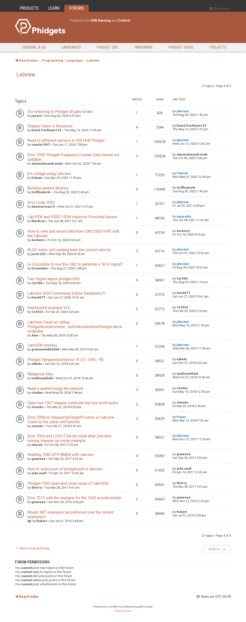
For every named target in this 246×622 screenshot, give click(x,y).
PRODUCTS (29, 8)
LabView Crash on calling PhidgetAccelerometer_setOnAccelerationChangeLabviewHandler (74, 327)
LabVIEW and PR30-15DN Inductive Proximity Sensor (72, 217)
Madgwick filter (40, 374)
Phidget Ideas (180, 47)
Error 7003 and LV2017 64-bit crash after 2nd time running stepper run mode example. (69, 438)
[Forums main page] (40, 27)
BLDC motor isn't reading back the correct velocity (69, 250)
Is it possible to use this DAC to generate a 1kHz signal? (75, 264)
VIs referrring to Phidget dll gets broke (59, 111)
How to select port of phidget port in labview (64, 469)
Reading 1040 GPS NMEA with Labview (60, 454)
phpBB (110, 606)
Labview (25, 74)
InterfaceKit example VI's (48, 307)
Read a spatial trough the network (55, 388)
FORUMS (76, 8)
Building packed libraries (48, 188)
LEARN (54, 8)
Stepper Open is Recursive (50, 126)
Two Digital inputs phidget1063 (53, 279)
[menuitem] (119, 611)
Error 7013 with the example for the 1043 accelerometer (74, 498)
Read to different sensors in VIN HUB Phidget (66, 140)
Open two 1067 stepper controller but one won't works (72, 403)
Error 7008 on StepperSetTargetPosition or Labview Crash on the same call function (70, 419)
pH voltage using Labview (49, 173)
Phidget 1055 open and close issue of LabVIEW (67, 483)
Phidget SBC (107, 47)
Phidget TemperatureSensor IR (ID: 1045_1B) (65, 359)
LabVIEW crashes (42, 345)
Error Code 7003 (41, 202)
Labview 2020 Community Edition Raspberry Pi (66, 293)
